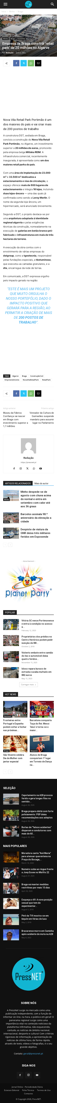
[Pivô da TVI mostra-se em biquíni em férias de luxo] (11, 919)
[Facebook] (16, 63)
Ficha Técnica (28, 1090)
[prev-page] (5, 545)
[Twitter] (23, 63)
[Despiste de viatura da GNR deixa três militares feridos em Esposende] (11, 533)
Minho (12, 11)
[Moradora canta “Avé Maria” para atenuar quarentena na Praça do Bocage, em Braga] (11, 857)
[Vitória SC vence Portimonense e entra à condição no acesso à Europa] (11, 624)
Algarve (15, 376)
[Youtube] (41, 469)
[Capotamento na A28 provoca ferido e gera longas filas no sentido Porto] (11, 799)
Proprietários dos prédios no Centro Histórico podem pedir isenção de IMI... (37, 639)
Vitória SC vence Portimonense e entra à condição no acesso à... (38, 623)
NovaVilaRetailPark (31, 380)
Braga (20, 11)
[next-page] (10, 545)
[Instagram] (22, 469)
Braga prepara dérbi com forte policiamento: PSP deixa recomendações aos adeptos (37, 814)
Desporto (34, 716)
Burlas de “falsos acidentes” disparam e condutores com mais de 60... (37, 830)
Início (4, 11)
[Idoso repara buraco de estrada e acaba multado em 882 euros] (11, 672)
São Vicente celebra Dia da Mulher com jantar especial (13, 758)
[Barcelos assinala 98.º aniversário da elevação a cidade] (11, 517)
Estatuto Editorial (11, 1090)
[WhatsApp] (31, 63)
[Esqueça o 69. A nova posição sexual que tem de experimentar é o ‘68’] (11, 903)
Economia (21, 38)
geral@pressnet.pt (33, 1053)
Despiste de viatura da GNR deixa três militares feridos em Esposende (35, 533)
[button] (5, 4)
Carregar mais (27, 684)
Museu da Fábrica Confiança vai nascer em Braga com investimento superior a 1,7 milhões (15, 419)
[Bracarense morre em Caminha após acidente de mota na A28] (11, 934)
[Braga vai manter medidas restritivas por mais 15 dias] (11, 888)
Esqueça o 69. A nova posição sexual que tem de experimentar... (37, 902)
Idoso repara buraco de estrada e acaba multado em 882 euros (36, 671)
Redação (9, 52)
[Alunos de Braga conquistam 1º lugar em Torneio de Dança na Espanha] (42, 744)
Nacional (7, 716)
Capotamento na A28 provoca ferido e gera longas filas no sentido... (37, 798)
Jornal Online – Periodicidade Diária (27, 1087)
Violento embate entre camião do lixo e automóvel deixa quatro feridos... (37, 655)
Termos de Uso (44, 1090)
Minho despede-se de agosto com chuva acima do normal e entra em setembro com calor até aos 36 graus (36, 499)
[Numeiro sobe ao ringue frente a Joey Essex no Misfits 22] (11, 873)
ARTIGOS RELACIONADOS (18, 483)
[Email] (38, 63)
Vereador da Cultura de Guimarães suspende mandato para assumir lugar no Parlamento (42, 417)
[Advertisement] (28, 90)
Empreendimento (12, 380)
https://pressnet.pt (28, 462)
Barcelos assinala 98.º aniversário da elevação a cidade (36, 518)
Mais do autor (41, 483)
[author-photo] (28, 453)
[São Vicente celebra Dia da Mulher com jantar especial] (15, 744)
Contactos (28, 1093)
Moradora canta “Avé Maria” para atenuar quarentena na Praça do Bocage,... (36, 856)
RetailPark (46, 380)
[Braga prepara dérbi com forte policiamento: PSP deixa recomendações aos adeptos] (11, 815)
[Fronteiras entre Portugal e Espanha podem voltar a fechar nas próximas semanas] (15, 709)
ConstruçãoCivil (36, 376)
